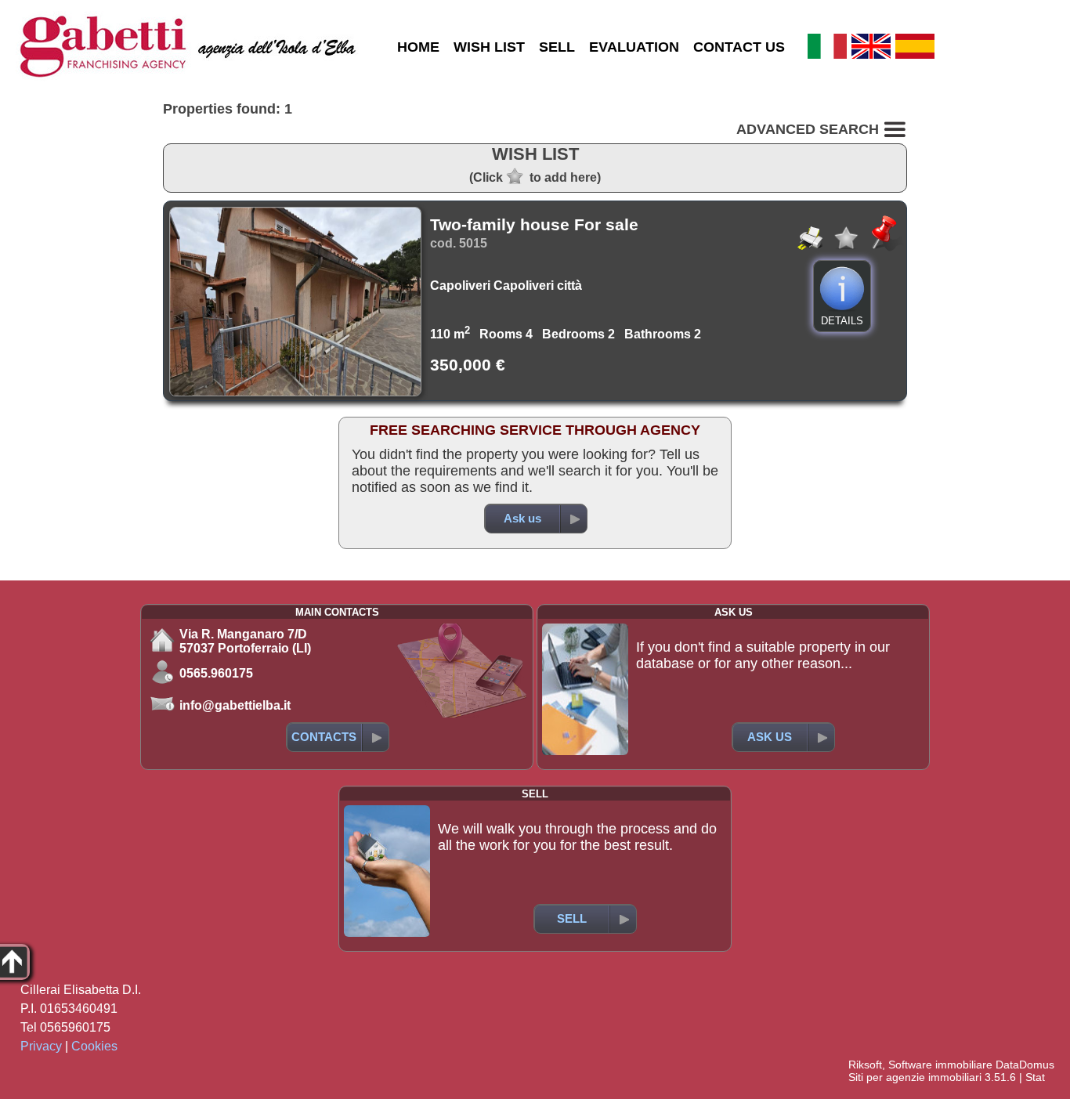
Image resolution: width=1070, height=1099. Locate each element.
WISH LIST (489, 47)
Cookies (94, 1046)
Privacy (41, 1046)
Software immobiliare (940, 1064)
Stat (1035, 1077)
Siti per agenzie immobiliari (914, 1077)
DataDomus (1025, 1064)
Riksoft (865, 1064)
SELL (557, 47)
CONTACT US (739, 47)
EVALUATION (634, 47)
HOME (418, 47)
